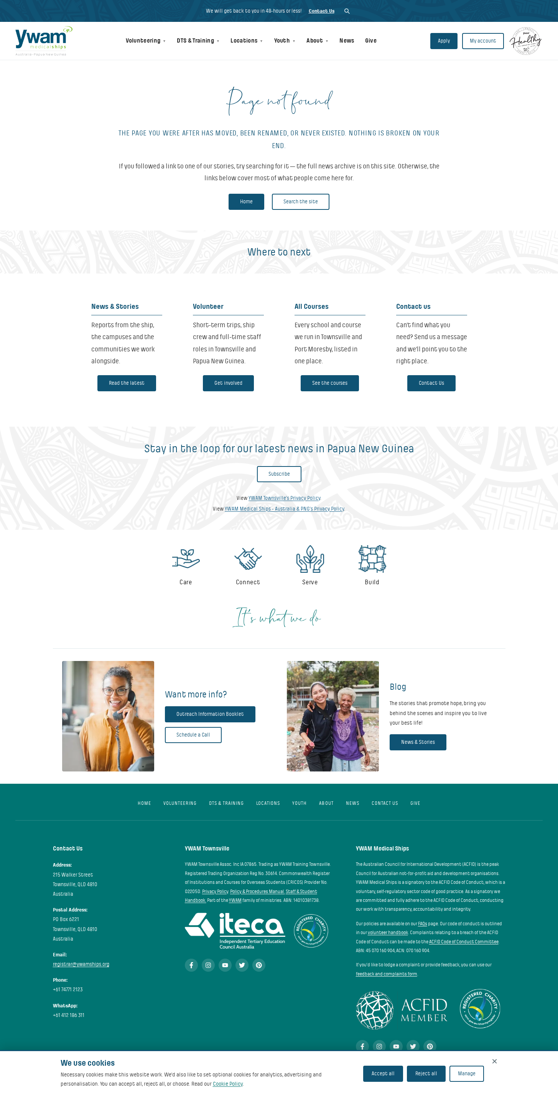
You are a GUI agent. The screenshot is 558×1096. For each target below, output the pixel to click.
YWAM (235, 900)
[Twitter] (242, 965)
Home (246, 201)
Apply (444, 41)
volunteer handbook (388, 932)
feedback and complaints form (386, 974)
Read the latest (127, 383)
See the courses (329, 383)
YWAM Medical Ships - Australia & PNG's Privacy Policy (284, 509)
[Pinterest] (258, 965)
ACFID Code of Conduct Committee (464, 941)
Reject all (426, 1073)
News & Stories (418, 742)
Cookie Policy (228, 1084)
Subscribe (279, 474)
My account (483, 41)
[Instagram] (208, 965)
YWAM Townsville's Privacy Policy (284, 498)
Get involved (228, 383)
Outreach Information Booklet (210, 714)
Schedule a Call (193, 735)
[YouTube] (225, 965)
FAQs (422, 923)
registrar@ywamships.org (81, 964)
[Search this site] (346, 10)
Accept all (383, 1073)
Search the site (300, 201)
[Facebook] (191, 965)
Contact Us (321, 11)
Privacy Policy (215, 891)
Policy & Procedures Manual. (257, 891)
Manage (467, 1073)
